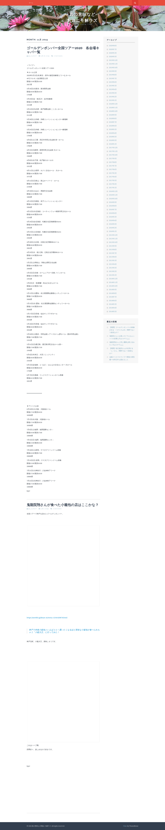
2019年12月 (113, 60)
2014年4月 (113, 308)
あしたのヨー (32, 56)
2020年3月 (113, 56)
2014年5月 (113, 304)
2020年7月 (113, 49)
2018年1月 (113, 144)
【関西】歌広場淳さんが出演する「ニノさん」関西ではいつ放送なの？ (121, 350)
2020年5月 (113, 53)
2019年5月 (113, 86)
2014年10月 (113, 286)
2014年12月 (113, 279)
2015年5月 (113, 260)
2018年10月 (113, 111)
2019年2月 (113, 97)
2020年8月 (113, 46)
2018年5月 (113, 129)
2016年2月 (113, 228)
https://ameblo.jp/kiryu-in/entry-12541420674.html (47, 617)
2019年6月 (113, 82)
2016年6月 (113, 213)
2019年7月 (113, 78)
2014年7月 (113, 297)
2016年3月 (113, 224)
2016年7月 (113, 209)
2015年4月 (113, 264)
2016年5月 (113, 217)
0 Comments (58, 56)
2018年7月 (113, 122)
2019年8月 (113, 75)
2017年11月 (113, 151)
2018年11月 (113, 107)
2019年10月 (113, 67)
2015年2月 (113, 271)
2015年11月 (113, 239)
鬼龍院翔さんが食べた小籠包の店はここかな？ (63, 505)
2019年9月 (113, 71)
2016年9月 (113, 202)
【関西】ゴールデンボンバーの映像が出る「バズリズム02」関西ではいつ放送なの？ (122, 329)
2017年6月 (113, 169)
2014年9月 (113, 289)
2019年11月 (113, 64)
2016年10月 (113, 198)
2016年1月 (113, 231)
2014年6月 (113, 300)
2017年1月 (113, 187)
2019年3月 (113, 93)
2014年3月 (113, 311)
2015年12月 (113, 235)
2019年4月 (113, 89)
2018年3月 (113, 137)
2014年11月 (113, 282)
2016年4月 (113, 220)
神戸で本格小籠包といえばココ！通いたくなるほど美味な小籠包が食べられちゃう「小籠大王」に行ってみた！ (64, 631)
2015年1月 (113, 275)
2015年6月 (113, 257)
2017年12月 (113, 147)
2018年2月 (113, 140)
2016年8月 (113, 206)
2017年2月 (113, 184)
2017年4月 (113, 177)
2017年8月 (113, 162)
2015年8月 (113, 249)
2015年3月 (113, 268)
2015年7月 (113, 253)
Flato (125, 826)
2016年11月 (113, 195)
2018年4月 (113, 133)
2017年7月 (113, 166)
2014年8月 (113, 293)
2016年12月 (113, 191)
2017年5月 (113, 173)
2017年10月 (113, 155)
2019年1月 (113, 100)
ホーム (31, 3)
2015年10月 (113, 242)
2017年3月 (113, 180)
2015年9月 (113, 246)
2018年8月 (113, 118)
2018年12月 (113, 104)
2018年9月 (113, 115)
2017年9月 (113, 158)
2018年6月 (113, 126)
